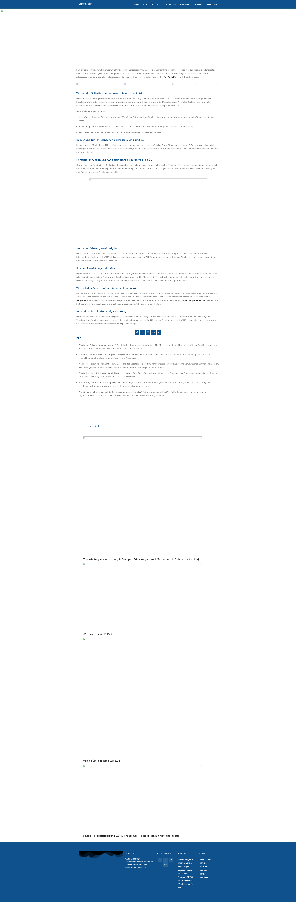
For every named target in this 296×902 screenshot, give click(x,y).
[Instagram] (148, 332)
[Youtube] (153, 332)
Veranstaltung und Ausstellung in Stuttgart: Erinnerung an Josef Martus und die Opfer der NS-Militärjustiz (143, 559)
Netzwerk (203, 870)
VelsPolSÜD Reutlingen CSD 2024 (101, 760)
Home (202, 859)
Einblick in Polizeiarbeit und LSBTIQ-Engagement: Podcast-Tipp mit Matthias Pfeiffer (131, 835)
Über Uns (203, 863)
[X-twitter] (142, 332)
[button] (78, 84)
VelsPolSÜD (85, 4)
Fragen (188, 859)
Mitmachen (204, 867)
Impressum (204, 877)
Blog (209, 859)
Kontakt (203, 874)
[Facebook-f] (137, 332)
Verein (189, 863)
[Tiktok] (159, 332)
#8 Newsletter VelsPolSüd (97, 634)
